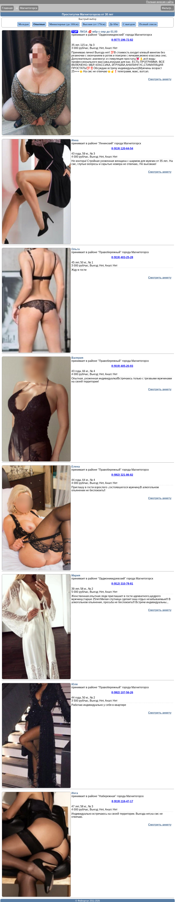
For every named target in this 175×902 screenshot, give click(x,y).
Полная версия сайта (159, 2)
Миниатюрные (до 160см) (63, 24)
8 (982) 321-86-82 (122, 474)
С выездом (129, 24)
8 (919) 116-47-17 (122, 801)
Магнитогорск (28, 8)
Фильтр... (167, 8)
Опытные (39, 24)
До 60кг (114, 24)
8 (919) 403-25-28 (122, 257)
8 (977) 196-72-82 (122, 39)
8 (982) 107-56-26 (122, 692)
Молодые (23, 24)
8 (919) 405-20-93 (122, 366)
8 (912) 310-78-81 (122, 583)
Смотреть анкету (159, 79)
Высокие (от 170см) (94, 24)
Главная (7, 8)
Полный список (148, 24)
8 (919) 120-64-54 (122, 148)
